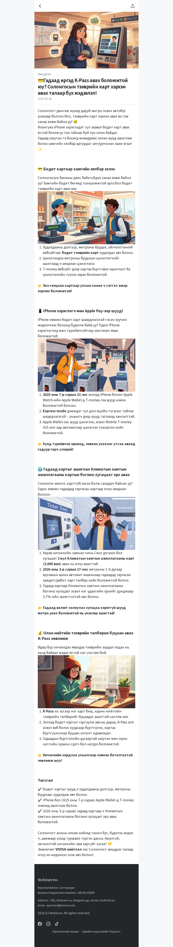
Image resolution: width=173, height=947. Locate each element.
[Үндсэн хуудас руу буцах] (40, 6)
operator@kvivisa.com (60, 905)
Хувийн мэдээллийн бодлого (101, 931)
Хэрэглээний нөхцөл (66, 931)
